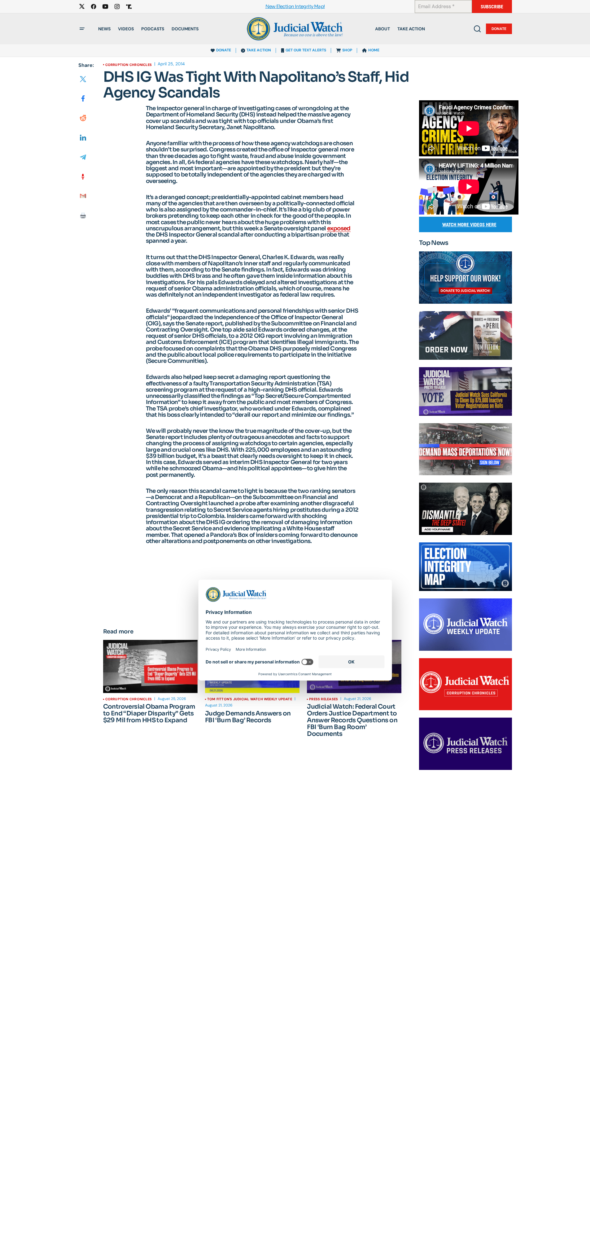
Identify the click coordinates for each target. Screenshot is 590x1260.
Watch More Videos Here (469, 225)
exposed (339, 228)
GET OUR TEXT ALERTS (306, 50)
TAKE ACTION (259, 50)
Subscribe (492, 7)
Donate (499, 28)
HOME (373, 50)
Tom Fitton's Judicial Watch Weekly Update (249, 699)
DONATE (223, 50)
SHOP (347, 50)
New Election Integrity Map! (295, 6)
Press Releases (323, 699)
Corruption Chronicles (128, 65)
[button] (82, 29)
